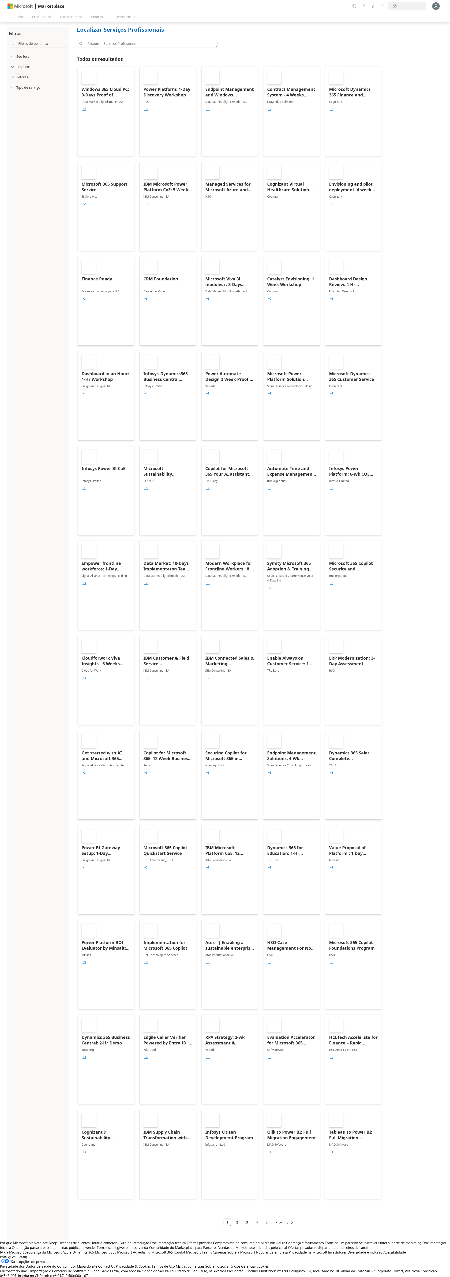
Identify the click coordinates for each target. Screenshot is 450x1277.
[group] (84, 109)
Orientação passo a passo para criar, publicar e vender (54, 1247)
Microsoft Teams (199, 1252)
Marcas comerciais (190, 1266)
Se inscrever (368, 1242)
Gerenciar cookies (255, 1266)
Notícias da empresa (272, 1252)
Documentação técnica (168, 1242)
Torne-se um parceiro (341, 1242)
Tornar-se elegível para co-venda (122, 1247)
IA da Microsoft (12, 1252)
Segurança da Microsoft (43, 1252)
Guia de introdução (134, 1242)
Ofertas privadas (199, 1242)
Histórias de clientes (74, 1242)
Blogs (53, 1242)
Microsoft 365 (105, 1252)
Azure (67, 1252)
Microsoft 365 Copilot (168, 1252)
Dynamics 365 (83, 1252)
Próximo (282, 1222)
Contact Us (106, 1266)
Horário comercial (104, 1242)
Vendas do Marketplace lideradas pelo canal (252, 1247)
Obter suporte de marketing (399, 1242)
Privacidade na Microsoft (308, 1252)
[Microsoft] (20, 6)
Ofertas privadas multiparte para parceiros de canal (328, 1247)
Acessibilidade (394, 1252)
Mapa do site (87, 1266)
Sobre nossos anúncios (222, 1266)
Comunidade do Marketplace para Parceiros (183, 1247)
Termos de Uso (163, 1266)
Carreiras (219, 1252)
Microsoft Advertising (133, 1252)
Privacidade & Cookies (133, 1266)
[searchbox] (43, 43)
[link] (106, 111)
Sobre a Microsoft (241, 1252)
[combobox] (149, 43)
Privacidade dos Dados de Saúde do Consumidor (38, 1266)
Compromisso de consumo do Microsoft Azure (249, 1242)
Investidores (337, 1252)
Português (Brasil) (13, 1256)
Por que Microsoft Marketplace (24, 1242)
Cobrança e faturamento (305, 1242)
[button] (80, 43)
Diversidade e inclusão (365, 1252)
